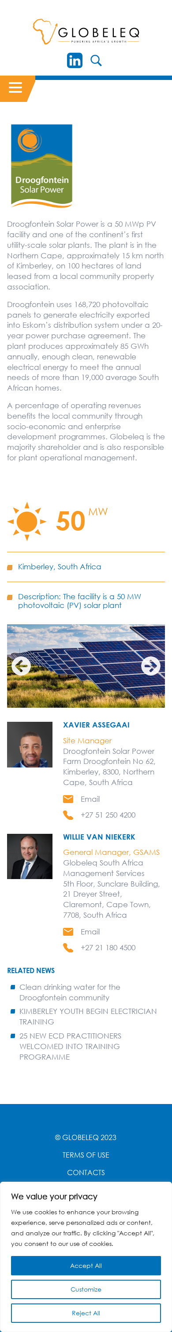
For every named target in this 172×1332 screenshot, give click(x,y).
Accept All (86, 1265)
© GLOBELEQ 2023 (85, 1137)
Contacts (86, 1172)
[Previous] (21, 666)
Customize (86, 1289)
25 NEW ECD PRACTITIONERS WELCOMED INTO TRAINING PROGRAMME (70, 1046)
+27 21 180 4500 (108, 947)
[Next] (151, 666)
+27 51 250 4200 (108, 814)
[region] (86, 1257)
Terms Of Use (86, 1155)
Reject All (86, 1313)
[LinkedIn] (74, 60)
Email (90, 799)
